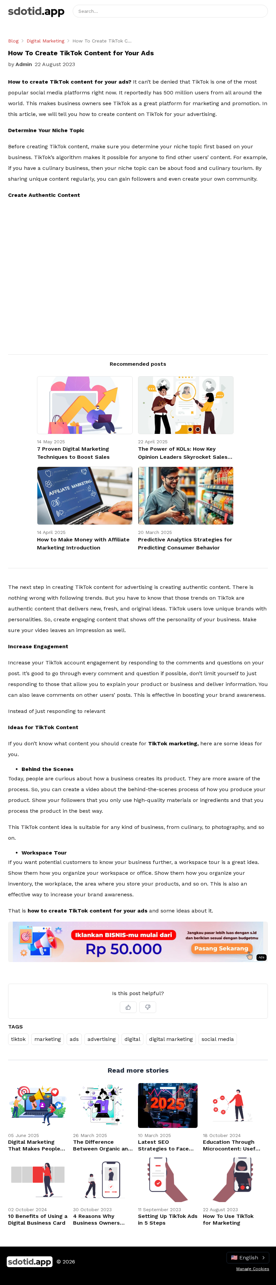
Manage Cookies (252, 1268)
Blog (13, 40)
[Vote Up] (128, 1007)
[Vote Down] (147, 1007)
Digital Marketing (45, 40)
